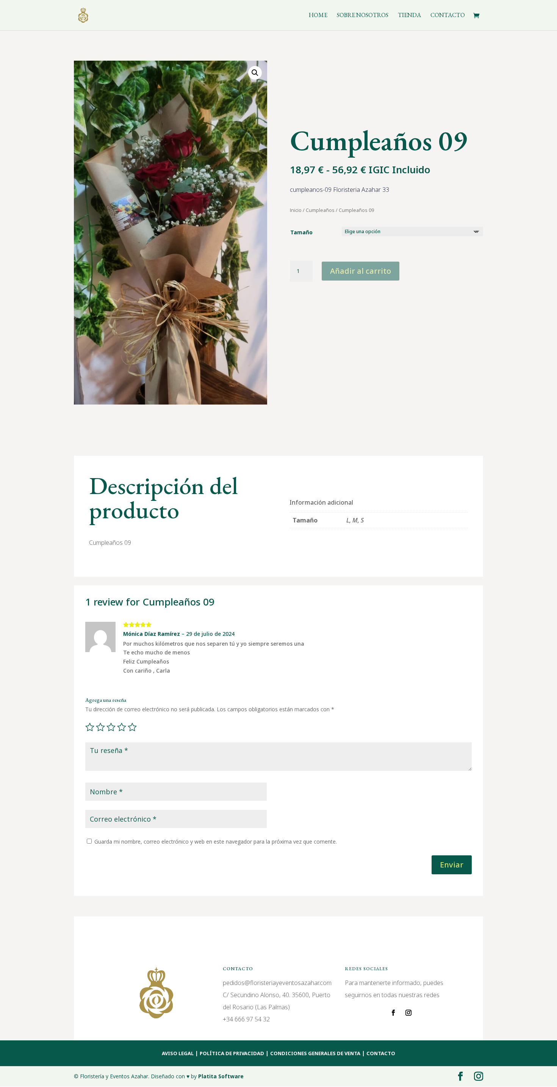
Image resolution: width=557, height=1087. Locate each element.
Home (318, 16)
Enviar (451, 865)
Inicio (296, 210)
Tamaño (301, 232)
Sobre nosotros (362, 16)
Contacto (447, 16)
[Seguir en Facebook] (393, 1013)
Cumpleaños (320, 210)
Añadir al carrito (360, 271)
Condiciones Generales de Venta (315, 1053)
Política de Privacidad (232, 1053)
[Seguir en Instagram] (408, 1013)
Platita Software (221, 1076)
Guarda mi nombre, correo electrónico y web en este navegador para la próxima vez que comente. (215, 841)
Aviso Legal (178, 1053)
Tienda (409, 16)
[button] (255, 73)
